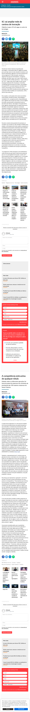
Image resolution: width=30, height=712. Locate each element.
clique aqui (17, 451)
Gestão (3, 182)
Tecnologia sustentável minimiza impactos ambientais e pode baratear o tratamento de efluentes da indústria (23, 214)
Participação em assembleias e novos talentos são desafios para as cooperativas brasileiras (23, 577)
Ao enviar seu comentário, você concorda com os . (14, 251)
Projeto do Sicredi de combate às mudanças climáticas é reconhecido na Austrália (15, 195)
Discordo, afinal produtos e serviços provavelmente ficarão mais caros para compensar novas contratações (14, 349)
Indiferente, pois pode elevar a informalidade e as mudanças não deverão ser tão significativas (13, 356)
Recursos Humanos (6, 564)
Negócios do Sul (10, 182)
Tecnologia (17, 182)
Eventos (21, 564)
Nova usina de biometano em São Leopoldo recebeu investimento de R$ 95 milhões (23, 195)
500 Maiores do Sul (6, 562)
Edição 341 (5, 589)
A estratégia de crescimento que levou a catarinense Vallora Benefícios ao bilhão (6, 577)
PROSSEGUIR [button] (21, 709)
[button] (2, 1)
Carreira (14, 562)
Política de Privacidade (22, 324)
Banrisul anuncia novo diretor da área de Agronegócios (15, 575)
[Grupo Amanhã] (14, 2)
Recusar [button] (8, 709)
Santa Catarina (24, 182)
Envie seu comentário (7, 255)
